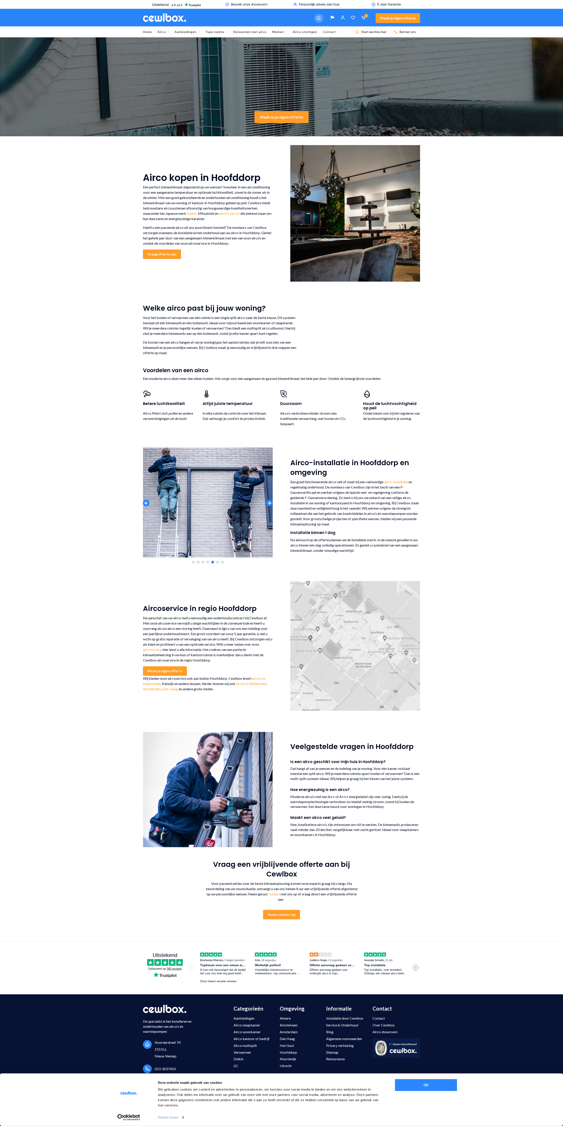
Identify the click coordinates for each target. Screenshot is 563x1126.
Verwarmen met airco (250, 32)
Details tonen (168, 1117)
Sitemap (332, 1052)
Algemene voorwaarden (344, 1039)
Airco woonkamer (247, 1032)
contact (274, 894)
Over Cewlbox (384, 1025)
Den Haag (287, 1039)
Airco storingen (305, 32)
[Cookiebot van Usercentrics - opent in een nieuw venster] (129, 1117)
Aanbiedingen (185, 32)
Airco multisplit (245, 1045)
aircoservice (152, 649)
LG (236, 1066)
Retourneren (335, 1059)
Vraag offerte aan (162, 254)
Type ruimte (214, 32)
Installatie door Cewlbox (344, 1018)
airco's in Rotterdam (251, 683)
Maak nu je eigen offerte (281, 117)
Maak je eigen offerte (397, 18)
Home (147, 32)
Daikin (238, 1059)
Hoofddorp (288, 1052)
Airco (161, 32)
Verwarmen (242, 1052)
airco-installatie (396, 482)
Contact (329, 32)
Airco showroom (385, 1032)
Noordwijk (288, 1059)
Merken (278, 32)
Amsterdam (152, 689)
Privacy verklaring (340, 1045)
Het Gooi (287, 1045)
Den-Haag (170, 689)
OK (426, 1085)
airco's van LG (229, 213)
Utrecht (286, 1066)
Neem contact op (281, 914)
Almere (285, 1018)
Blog (329, 1032)
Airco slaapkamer (247, 1025)
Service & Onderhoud (342, 1025)
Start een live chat (373, 32)
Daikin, (192, 213)
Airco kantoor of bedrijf (252, 1039)
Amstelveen (289, 1025)
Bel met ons (408, 32)
